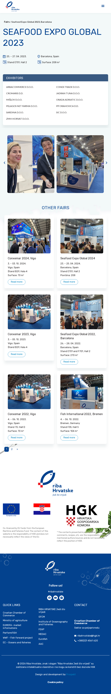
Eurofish (43, 639)
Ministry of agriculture (15, 620)
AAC (41, 644)
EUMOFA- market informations (12, 626)
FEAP (41, 629)
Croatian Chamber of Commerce (14, 614)
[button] (102, 5)
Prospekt (71, 674)
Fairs (7, 22)
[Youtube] (55, 597)
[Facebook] (49, 597)
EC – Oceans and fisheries (17, 642)
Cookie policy (55, 682)
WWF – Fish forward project (18, 637)
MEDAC (42, 634)
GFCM (42, 616)
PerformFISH (10, 632)
